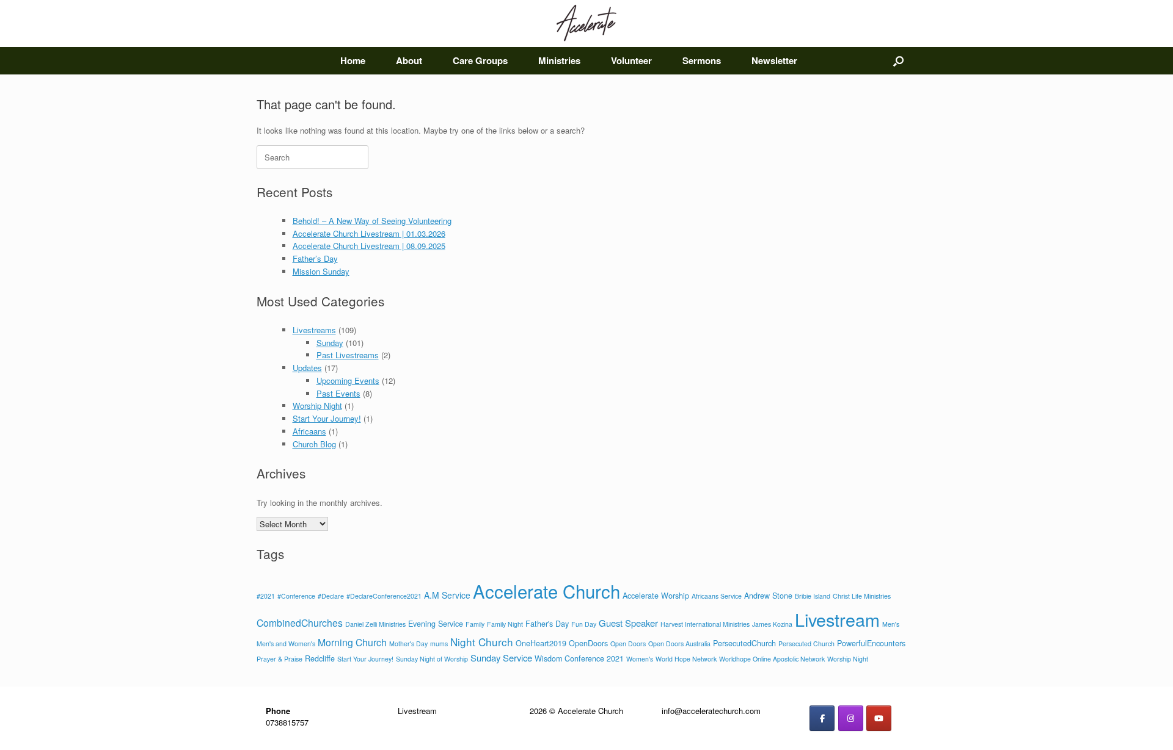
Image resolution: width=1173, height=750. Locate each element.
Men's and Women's (286, 643)
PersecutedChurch (744, 643)
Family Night (505, 624)
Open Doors (628, 643)
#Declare (331, 595)
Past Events (338, 393)
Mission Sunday (321, 271)
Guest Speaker (628, 622)
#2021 (266, 595)
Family (475, 624)
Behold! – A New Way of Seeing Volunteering (372, 220)
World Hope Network (686, 658)
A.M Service (447, 595)
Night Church (481, 641)
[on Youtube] (878, 718)
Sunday (329, 342)
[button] (898, 60)
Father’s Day (315, 258)
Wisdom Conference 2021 (579, 658)
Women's (639, 658)
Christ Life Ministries (862, 595)
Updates (307, 367)
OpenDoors (588, 643)
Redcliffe (320, 658)
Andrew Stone (768, 595)
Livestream (837, 619)
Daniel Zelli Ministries (375, 624)
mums (439, 643)
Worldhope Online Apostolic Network (772, 658)
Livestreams (314, 330)
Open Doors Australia (679, 643)
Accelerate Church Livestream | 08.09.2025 (369, 245)
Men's (890, 624)
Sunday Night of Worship (432, 658)
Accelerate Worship (656, 595)
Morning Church (352, 642)
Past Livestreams (347, 355)
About (409, 60)
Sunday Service (501, 657)
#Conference (296, 595)
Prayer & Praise (279, 658)
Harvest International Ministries (705, 624)
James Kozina (772, 624)
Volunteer (631, 60)
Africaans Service (717, 595)
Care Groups (480, 60)
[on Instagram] (850, 718)
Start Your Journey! (327, 418)
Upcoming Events (347, 380)
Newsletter (774, 60)
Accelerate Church (546, 591)
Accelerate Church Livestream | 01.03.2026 (369, 233)
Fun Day (583, 624)
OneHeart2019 (541, 643)
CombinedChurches (300, 622)
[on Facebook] (822, 718)
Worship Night (317, 405)
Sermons (701, 60)
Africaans (309, 431)
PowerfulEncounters (871, 643)
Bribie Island (812, 595)
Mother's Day (408, 643)
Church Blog (314, 444)
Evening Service (435, 623)
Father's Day (547, 623)
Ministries (559, 60)
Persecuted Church (806, 643)
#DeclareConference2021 (384, 595)
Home (352, 60)
